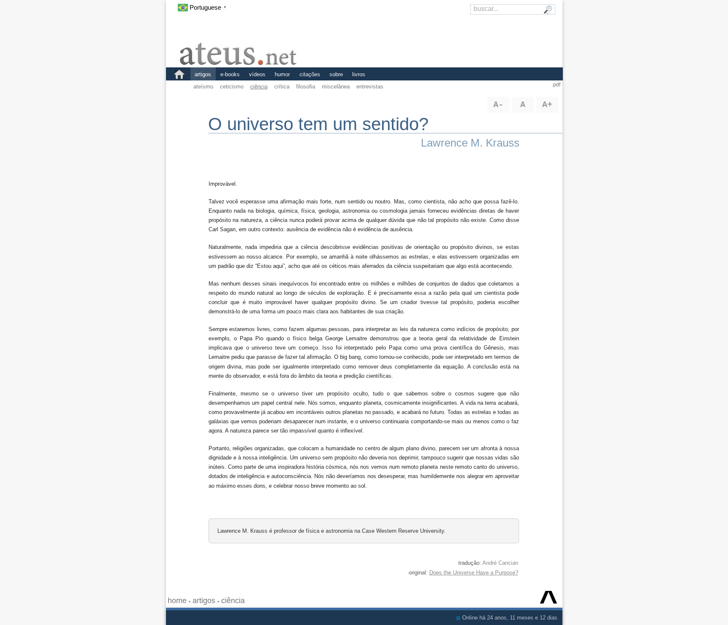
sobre (336, 74)
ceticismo (232, 86)
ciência (259, 86)
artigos (203, 74)
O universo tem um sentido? (318, 124)
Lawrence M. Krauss (470, 142)
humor (282, 74)
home (177, 600)
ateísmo (203, 86)
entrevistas (369, 86)
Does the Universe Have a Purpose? (473, 572)
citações (310, 74)
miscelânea (336, 86)
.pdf (556, 85)
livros (358, 74)
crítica (281, 86)
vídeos (257, 74)
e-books (230, 74)
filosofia (305, 86)
